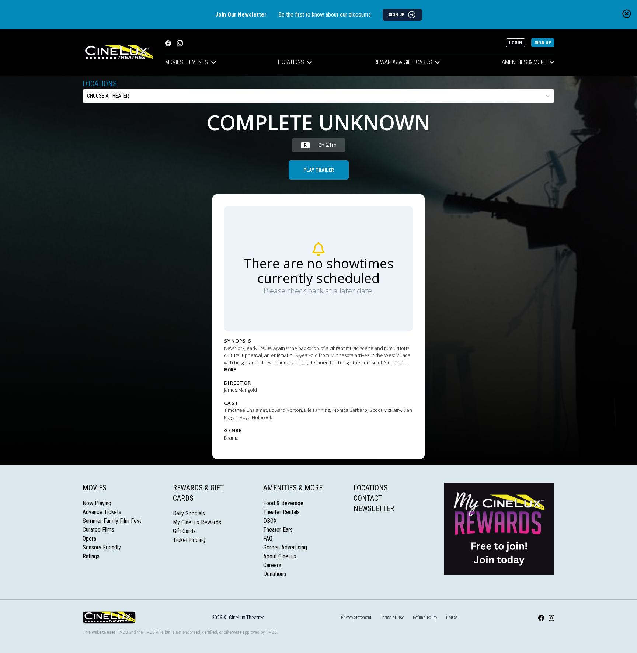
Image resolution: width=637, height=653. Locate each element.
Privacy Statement (356, 617)
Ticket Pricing (189, 539)
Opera (89, 538)
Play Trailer (318, 170)
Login (515, 42)
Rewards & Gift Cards (403, 62)
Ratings (91, 556)
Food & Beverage (283, 503)
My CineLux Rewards (197, 522)
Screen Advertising (285, 547)
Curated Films (98, 529)
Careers (272, 565)
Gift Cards (184, 531)
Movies (95, 487)
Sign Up (543, 42)
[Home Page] (118, 52)
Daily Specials (189, 513)
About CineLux (279, 556)
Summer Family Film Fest (112, 520)
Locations (291, 62)
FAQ (267, 538)
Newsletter (374, 508)
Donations (274, 573)
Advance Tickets (102, 511)
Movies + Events (186, 62)
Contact (368, 498)
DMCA (451, 617)
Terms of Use (392, 617)
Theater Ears (278, 529)
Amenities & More (524, 62)
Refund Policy (425, 617)
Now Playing (97, 503)
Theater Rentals (281, 511)
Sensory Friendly (102, 547)
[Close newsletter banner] (626, 13)
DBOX (270, 520)
